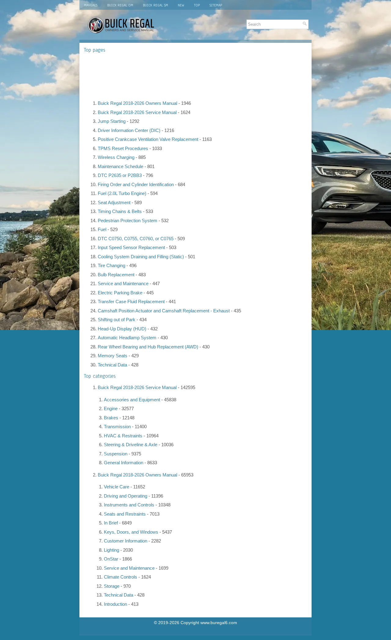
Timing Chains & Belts (120, 211)
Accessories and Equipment (132, 399)
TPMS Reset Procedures (123, 148)
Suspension (115, 453)
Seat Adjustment (114, 202)
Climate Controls (120, 576)
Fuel (102, 229)
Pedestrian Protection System (127, 220)
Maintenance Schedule (120, 166)
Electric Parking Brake (120, 292)
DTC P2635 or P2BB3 (120, 175)
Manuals (90, 5)
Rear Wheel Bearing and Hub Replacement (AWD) (148, 346)
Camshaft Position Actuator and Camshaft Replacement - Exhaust (164, 310)
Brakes (111, 417)
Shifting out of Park (116, 319)
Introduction (115, 604)
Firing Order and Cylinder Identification (136, 184)
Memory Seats (112, 355)
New (181, 5)
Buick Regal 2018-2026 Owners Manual (137, 103)
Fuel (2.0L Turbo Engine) (122, 193)
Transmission (117, 426)
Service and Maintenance (123, 283)
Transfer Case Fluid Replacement (131, 301)
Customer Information (125, 540)
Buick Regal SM (155, 5)
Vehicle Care (116, 486)
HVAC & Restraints (123, 435)
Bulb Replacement (116, 274)
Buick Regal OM (120, 5)
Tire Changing (111, 265)
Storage (111, 586)
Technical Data (112, 364)
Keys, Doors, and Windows (131, 532)
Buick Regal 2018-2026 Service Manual (137, 112)
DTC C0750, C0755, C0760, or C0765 (136, 238)
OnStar (111, 558)
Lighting (111, 550)
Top (197, 5)
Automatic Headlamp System (127, 337)
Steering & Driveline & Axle (130, 444)
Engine (111, 408)
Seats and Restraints (125, 514)
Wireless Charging (116, 157)
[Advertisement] (195, 76)
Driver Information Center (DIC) (129, 130)
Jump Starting (112, 121)
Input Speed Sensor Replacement (131, 247)
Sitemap (216, 5)
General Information (123, 462)
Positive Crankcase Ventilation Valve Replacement (148, 139)
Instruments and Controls (129, 504)
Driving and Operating (125, 495)
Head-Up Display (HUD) (122, 328)
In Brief (111, 522)
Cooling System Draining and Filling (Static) (141, 256)
